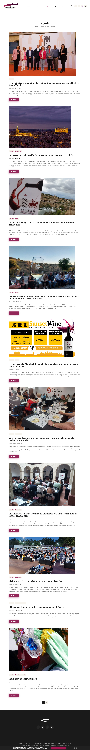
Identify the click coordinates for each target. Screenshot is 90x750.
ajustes (45, 748)
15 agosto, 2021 (12, 610)
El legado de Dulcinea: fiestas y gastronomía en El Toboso (36, 607)
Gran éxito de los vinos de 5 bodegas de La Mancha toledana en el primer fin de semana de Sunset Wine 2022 (43, 297)
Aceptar (54, 748)
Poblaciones (18, 433)
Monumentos (18, 151)
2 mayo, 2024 (11, 158)
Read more (13, 99)
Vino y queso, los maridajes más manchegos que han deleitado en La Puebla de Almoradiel (42, 439)
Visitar (16, 218)
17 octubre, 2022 (12, 301)
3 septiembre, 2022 (12, 443)
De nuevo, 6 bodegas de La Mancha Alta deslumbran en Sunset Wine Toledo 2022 (41, 223)
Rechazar (62, 748)
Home (36, 26)
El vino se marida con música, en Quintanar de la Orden (36, 581)
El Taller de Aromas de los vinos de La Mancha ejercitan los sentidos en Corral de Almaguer (43, 515)
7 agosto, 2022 (12, 584)
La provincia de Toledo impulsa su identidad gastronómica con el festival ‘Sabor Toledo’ (44, 84)
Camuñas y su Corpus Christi (23, 679)
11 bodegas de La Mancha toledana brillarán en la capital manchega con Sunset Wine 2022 (43, 365)
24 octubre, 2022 (12, 227)
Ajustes (70, 748)
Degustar (11, 79)
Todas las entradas (44, 26)
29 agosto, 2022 (12, 518)
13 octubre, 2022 (12, 369)
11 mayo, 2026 (11, 88)
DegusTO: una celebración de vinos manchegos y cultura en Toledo (41, 155)
